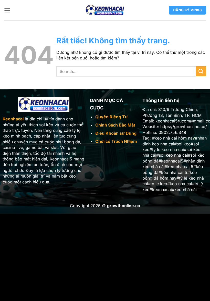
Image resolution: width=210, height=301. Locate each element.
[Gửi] (201, 71)
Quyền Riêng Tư (111, 116)
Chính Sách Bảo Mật (115, 125)
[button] (7, 10)
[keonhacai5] (105, 10)
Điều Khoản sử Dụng (115, 133)
